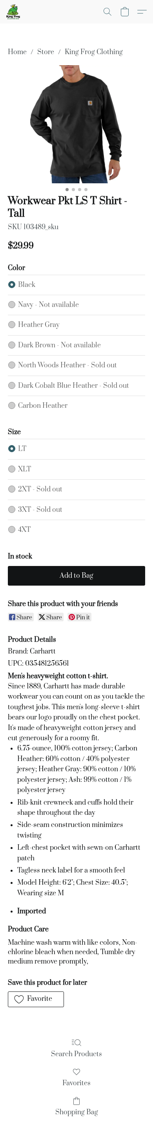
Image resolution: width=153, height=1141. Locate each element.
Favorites (76, 1083)
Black (26, 285)
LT (22, 449)
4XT (24, 530)
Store (45, 52)
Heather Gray (39, 325)
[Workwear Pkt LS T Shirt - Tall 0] (76, 124)
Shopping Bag (76, 1112)
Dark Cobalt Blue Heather (73, 386)
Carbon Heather (42, 406)
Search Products (76, 1054)
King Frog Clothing (94, 52)
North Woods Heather (67, 365)
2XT (40, 489)
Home (17, 52)
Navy (48, 305)
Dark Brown (59, 345)
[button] (13, 12)
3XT (40, 510)
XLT (24, 469)
